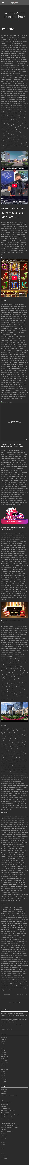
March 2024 (3, 1050)
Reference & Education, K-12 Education (9, 1127)
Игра (2, 1140)
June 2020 (3, 1071)
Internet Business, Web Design (7, 1119)
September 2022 (4, 1069)
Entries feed (3, 1154)
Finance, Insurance (5, 1112)
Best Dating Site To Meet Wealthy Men (9, 1095)
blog (2, 1100)
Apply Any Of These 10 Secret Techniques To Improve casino (14, 1025)
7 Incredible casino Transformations (9, 1023)
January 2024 (3, 1054)
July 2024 (3, 1041)
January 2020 (3, 1081)
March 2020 (3, 1077)
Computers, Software (5, 1108)
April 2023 (3, 1065)
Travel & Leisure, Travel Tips (7, 1131)
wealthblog (3, 1138)
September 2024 (4, 1037)
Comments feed (4, 1156)
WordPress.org (4, 1158)
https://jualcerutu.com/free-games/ (12, 304)
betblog (2, 1098)
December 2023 (4, 1056)
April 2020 (3, 1075)
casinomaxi (3, 1106)
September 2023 (4, 1063)
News (2, 1121)
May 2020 (3, 1073)
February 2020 (4, 1079)
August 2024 (3, 1039)
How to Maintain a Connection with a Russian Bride (12, 1013)
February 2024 (4, 1052)
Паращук (3, 1142)
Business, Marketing (5, 1104)
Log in (2, 1152)
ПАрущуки (3, 1144)
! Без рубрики (4, 1089)
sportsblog (3, 1129)
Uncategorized (7, 994)
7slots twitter (3, 1091)
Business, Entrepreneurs (6, 1102)
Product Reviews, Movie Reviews (8, 1123)
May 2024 (3, 1046)
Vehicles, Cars (4, 1135)
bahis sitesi (3, 1093)
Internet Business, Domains (7, 1117)
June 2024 (3, 1043)
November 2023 (4, 1058)
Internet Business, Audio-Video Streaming (10, 1114)
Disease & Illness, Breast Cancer (8, 1110)
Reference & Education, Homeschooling (9, 1125)
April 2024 (3, 1048)
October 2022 (4, 1067)
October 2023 (4, 1060)
